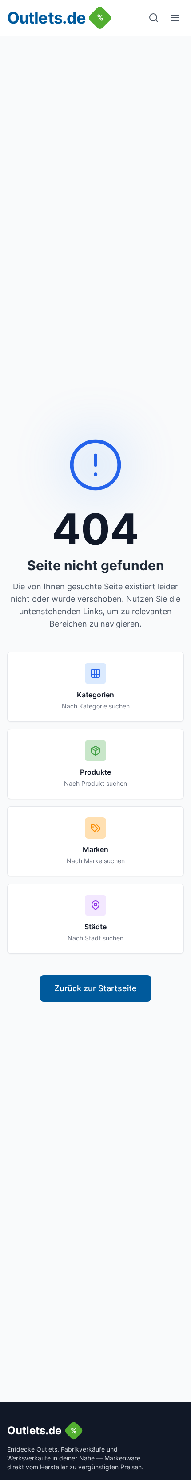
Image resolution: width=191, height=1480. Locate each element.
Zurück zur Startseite (95, 988)
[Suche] (154, 18)
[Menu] (175, 18)
